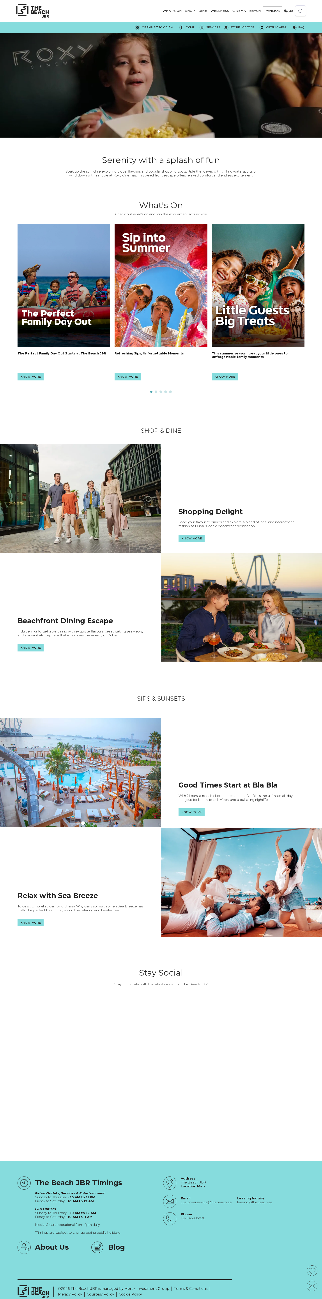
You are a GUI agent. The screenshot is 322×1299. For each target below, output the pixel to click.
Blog (116, 1247)
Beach (255, 11)
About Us (52, 1247)
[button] (172, 11)
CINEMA (239, 11)
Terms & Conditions (190, 1289)
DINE (202, 11)
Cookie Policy (130, 1294)
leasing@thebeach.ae (254, 1202)
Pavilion (272, 11)
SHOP (190, 11)
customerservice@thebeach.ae (206, 1202)
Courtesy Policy (100, 1294)
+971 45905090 (193, 1218)
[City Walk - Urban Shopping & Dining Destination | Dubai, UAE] (32, 11)
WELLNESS (220, 11)
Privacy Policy (70, 1294)
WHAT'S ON (172, 11)
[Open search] (300, 10)
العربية (288, 10)
